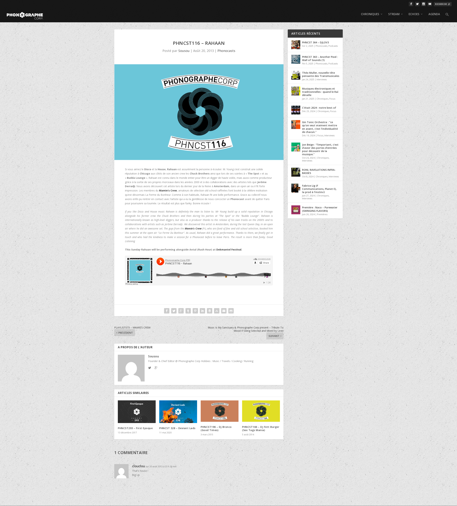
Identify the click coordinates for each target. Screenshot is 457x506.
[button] (447, 17)
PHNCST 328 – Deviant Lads (177, 428)
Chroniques (370, 14)
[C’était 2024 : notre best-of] (295, 110)
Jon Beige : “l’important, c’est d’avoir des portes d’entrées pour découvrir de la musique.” (320, 149)
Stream (394, 14)
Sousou (184, 51)
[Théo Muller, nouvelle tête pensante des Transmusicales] (295, 75)
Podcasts (333, 45)
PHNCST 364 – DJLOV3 (315, 42)
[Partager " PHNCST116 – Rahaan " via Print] (231, 310)
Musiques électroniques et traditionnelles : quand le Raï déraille (320, 92)
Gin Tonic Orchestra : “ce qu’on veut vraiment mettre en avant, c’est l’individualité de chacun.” (320, 127)
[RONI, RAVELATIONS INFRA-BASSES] (295, 172)
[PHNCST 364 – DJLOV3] (295, 44)
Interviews (322, 79)
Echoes (414, 14)
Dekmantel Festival (228, 249)
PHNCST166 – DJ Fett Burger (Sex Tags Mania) (260, 428)
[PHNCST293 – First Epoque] (137, 411)
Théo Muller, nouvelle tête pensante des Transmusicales (320, 74)
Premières (322, 214)
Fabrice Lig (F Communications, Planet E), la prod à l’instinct (319, 189)
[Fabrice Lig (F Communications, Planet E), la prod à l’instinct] (295, 188)
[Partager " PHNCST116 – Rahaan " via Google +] (181, 310)
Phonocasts (226, 51)
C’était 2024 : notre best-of (319, 107)
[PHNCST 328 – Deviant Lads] (178, 411)
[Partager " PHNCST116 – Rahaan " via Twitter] (173, 310)
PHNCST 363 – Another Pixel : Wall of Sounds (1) (320, 58)
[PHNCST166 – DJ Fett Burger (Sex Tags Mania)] (261, 411)
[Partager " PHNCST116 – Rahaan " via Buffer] (209, 310)
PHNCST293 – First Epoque (135, 428)
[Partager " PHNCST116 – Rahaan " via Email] (223, 310)
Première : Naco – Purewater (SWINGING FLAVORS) (319, 209)
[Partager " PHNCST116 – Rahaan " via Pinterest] (195, 310)
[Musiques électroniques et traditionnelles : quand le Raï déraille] (295, 91)
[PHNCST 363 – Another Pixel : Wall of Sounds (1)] (295, 59)
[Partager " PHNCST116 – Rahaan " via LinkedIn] (202, 310)
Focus (332, 98)
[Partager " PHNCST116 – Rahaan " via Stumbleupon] (216, 310)
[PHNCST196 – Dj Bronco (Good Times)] (219, 411)
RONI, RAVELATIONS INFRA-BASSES (319, 171)
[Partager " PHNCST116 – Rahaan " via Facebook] (166, 310)
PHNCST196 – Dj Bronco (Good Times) (216, 428)
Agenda (434, 14)
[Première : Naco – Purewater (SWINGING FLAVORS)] (295, 209)
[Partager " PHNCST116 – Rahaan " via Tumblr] (188, 310)
